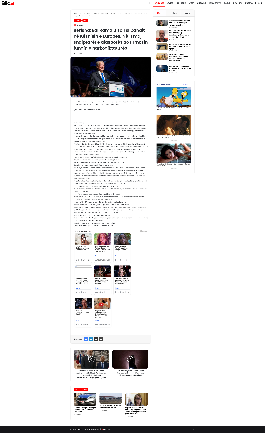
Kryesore (159, 3)
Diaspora (237, 3)
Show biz (201, 3)
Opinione (181, 3)
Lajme (170, 3)
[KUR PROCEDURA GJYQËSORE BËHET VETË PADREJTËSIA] (110, 398)
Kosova (249, 3)
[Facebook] (86, 339)
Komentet (187, 13)
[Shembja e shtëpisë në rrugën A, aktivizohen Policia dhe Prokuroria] (85, 399)
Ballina (77, 14)
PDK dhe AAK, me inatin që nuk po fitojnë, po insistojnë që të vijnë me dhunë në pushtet (180, 33)
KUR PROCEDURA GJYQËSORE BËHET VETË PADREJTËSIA (110, 407)
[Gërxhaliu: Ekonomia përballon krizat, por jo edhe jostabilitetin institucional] (162, 56)
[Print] (101, 339)
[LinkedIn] (91, 339)
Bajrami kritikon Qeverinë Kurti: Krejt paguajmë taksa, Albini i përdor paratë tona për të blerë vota (136, 411)
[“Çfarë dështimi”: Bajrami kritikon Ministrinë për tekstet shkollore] (162, 23)
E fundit (159, 13)
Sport (191, 3)
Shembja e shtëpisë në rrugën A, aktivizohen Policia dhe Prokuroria (85, 410)
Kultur (226, 3)
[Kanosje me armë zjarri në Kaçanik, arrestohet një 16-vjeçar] (162, 46)
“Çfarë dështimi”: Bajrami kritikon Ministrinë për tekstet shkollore (179, 23)
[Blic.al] (8, 3)
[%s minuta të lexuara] (96, 339)
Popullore (173, 13)
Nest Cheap (107, 429)
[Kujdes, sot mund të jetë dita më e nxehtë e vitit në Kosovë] (162, 68)
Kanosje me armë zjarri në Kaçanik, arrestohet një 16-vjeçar (180, 46)
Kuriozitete (215, 3)
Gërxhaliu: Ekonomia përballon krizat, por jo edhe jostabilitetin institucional (178, 57)
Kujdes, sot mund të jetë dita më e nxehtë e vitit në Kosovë (180, 68)
